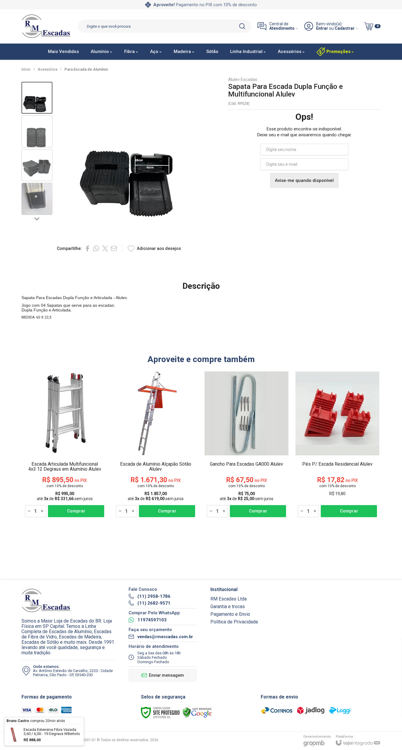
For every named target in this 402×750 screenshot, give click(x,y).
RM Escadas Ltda (228, 599)
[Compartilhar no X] (105, 248)
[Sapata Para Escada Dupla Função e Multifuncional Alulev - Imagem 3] (37, 165)
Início (26, 69)
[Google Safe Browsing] (197, 712)
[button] (36, 98)
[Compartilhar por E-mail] (114, 248)
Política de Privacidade (234, 622)
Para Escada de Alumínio (86, 69)
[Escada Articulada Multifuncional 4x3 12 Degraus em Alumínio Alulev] (64, 444)
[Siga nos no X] (280, 611)
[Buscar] (242, 26)
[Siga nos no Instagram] (311, 611)
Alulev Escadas (242, 79)
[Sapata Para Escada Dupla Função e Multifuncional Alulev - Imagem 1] (37, 97)
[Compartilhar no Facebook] (87, 248)
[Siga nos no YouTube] (296, 611)
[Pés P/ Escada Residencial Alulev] (337, 444)
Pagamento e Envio (230, 614)
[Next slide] (37, 218)
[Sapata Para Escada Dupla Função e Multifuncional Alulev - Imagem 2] (37, 131)
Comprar (76, 511)
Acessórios (47, 69)
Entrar (322, 28)
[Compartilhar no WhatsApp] (96, 248)
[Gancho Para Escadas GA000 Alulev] (246, 444)
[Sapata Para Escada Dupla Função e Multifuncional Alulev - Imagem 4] (37, 199)
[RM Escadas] (46, 26)
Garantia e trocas (227, 606)
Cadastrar (345, 28)
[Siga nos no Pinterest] (326, 611)
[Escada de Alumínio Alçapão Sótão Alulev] (155, 444)
